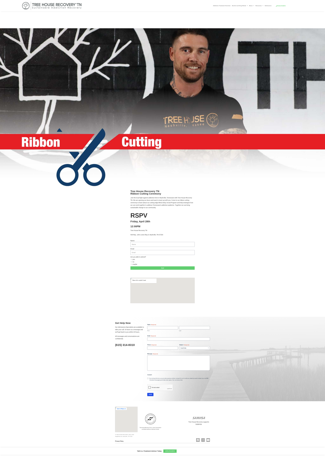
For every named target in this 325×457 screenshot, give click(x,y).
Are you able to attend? (138, 257)
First (148, 330)
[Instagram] (203, 440)
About (251, 5)
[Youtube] (208, 440)
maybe (135, 264)
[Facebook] (198, 440)
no (133, 262)
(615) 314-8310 (125, 345)
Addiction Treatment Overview (221, 5)
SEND (150, 394)
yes (134, 259)
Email (132, 249)
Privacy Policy (119, 441)
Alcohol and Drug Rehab (239, 5)
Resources (259, 5)
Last (180, 330)
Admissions (268, 5)
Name (132, 241)
